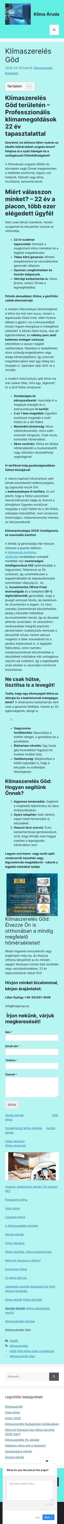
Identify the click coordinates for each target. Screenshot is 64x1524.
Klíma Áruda (46, 14)
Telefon (11, 1060)
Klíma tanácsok (15, 1145)
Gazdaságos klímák (18, 1451)
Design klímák (14, 1457)
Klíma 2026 (13, 1418)
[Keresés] (54, 1377)
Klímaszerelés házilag (20, 1321)
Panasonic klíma (16, 1199)
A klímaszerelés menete (21, 1225)
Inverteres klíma (16, 1269)
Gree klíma (12, 1208)
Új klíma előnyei (16, 1278)
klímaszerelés (19, 1346)
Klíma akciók (13, 1299)
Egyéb (14, 1340)
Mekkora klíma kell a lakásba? (25, 1445)
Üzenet (11, 1074)
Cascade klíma (15, 1217)
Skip (37, 1517)
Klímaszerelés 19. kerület (22, 1440)
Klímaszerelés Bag (22, 1356)
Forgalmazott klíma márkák (23, 1128)
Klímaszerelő (14, 1406)
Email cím (12, 1046)
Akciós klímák (14, 1115)
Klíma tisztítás (32, 1299)
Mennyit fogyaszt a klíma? (23, 1260)
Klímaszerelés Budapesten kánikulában (32, 1424)
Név (9, 1032)
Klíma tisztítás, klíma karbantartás (28, 1252)
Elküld (12, 1104)
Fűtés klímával (15, 1141)
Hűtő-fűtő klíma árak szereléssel (32, 1351)
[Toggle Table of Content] (27, 86)
